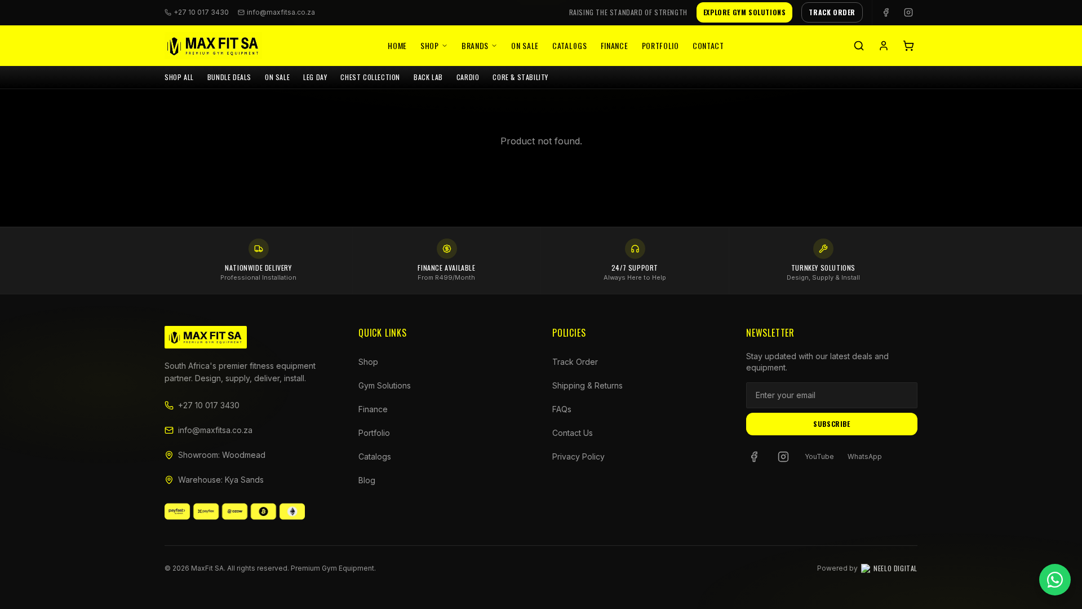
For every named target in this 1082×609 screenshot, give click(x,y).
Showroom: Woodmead (221, 455)
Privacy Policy (578, 456)
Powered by (867, 568)
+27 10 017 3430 (209, 405)
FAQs (561, 409)
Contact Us (572, 433)
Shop (429, 45)
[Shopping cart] (908, 45)
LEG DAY (315, 77)
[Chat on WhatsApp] (1055, 579)
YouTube (819, 456)
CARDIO (468, 77)
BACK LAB (428, 77)
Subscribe (831, 424)
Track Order (575, 362)
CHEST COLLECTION (370, 77)
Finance (614, 45)
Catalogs (569, 45)
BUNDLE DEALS (229, 77)
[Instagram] (908, 12)
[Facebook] (886, 12)
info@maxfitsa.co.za (281, 12)
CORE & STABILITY (520, 77)
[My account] (884, 45)
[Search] (859, 45)
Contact (708, 45)
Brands (475, 45)
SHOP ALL (179, 77)
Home (397, 45)
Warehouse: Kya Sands (221, 479)
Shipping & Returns (587, 385)
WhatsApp (865, 456)
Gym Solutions (384, 385)
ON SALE (277, 77)
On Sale (525, 45)
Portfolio (660, 45)
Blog (366, 480)
